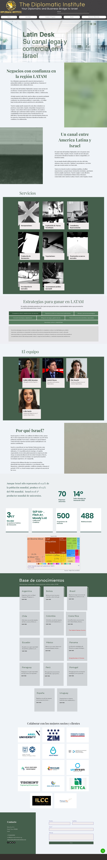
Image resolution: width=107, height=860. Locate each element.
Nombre (51, 820)
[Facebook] (8, 842)
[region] (30, 228)
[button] (53, 552)
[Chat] (103, 851)
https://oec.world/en (74, 570)
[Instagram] (14, 842)
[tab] (25, 313)
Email (50, 826)
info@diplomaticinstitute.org (14, 837)
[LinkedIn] (12, 842)
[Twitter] (10, 842)
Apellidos (74, 820)
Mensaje (51, 832)
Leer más (24, 599)
